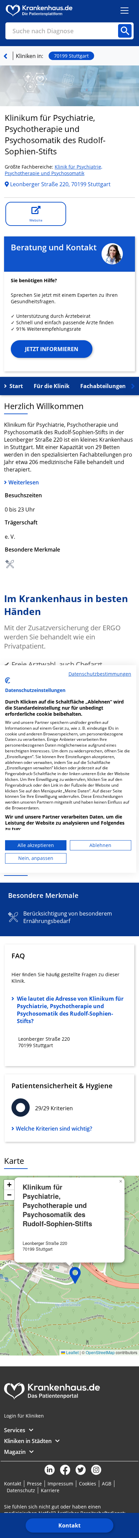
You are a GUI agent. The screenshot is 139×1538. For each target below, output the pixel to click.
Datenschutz (21, 1490)
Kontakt (69, 1525)
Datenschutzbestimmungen (99, 674)
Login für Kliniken (24, 1415)
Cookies (87, 1483)
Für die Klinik (52, 386)
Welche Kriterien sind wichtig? (54, 1128)
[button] (75, 1275)
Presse (34, 1483)
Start (16, 386)
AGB (106, 1483)
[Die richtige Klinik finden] (5, 56)
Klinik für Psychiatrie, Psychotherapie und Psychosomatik (53, 170)
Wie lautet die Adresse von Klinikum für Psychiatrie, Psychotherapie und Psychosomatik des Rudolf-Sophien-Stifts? (70, 1010)
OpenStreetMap (100, 1352)
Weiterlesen (23, 482)
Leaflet (72, 1352)
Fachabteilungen (103, 386)
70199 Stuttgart (71, 56)
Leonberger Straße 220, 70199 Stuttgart (60, 184)
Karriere (50, 1490)
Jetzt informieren (51, 349)
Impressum (60, 1483)
